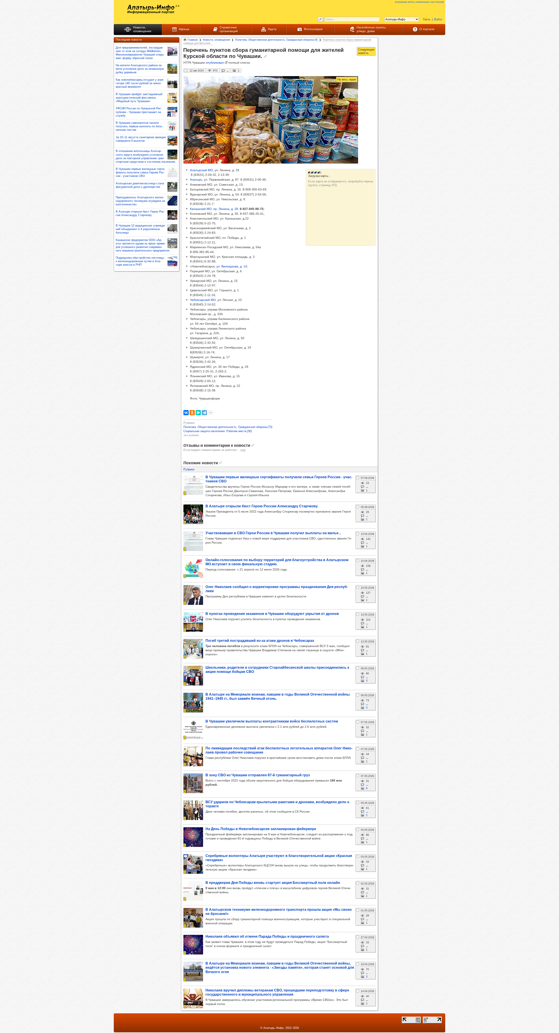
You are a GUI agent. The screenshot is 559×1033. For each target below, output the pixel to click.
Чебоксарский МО (203, 300)
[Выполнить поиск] (320, 19)
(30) (217, 431)
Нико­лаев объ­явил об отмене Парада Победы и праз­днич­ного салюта (267, 936)
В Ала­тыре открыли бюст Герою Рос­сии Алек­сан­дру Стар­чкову (261, 506)
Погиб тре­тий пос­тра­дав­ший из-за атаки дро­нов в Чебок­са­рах (259, 640)
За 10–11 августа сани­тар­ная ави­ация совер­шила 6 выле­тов (141, 139)
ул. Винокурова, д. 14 (231, 266)
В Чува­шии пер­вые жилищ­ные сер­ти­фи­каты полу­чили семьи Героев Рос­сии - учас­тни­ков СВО (140, 172)
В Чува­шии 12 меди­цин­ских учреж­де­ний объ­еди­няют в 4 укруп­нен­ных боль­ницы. (141, 229)
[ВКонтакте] (186, 412)
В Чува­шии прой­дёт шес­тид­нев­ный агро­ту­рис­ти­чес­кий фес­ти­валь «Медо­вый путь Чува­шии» (139, 97)
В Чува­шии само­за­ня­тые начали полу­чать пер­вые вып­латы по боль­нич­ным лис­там (139, 126)
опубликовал (215, 62)
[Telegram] (204, 412)
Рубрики (188, 469)
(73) (227, 427)
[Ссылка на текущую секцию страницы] (265, 56)
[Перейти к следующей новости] (366, 51)
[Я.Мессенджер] (198, 412)
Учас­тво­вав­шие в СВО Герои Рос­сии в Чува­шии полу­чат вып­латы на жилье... (273, 533)
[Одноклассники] (192, 412)
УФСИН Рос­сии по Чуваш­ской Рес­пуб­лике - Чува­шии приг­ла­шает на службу (139, 112)
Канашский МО (201, 209)
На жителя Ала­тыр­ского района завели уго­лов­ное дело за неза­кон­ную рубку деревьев (140, 69)
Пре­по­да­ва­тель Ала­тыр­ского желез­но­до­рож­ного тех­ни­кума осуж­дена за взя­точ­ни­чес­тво (140, 201)
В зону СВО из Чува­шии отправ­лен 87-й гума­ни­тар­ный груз (257, 775)
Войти (438, 19)
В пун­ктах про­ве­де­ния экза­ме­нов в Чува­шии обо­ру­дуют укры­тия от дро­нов (272, 614)
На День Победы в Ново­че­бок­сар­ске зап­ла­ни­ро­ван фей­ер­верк (260, 829)
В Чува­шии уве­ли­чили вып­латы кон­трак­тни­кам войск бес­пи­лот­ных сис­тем (271, 721)
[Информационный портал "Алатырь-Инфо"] (150, 9)
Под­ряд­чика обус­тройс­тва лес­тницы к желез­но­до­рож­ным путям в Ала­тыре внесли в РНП (140, 261)
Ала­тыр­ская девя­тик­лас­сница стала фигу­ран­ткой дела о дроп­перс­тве (140, 185)
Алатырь (196, 179)
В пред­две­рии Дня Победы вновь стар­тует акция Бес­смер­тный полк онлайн (272, 883)
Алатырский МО (201, 170)
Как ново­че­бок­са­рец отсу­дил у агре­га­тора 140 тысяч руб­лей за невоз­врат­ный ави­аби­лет (140, 83)
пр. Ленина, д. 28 (225, 209)
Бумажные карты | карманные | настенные (419, 1)
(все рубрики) (191, 435)
